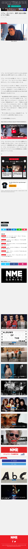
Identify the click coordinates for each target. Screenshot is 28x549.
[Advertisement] (14, 20)
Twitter (14, 464)
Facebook (14, 460)
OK (9, 6)
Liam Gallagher (4, 225)
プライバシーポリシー (16, 6)
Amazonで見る (13, 185)
